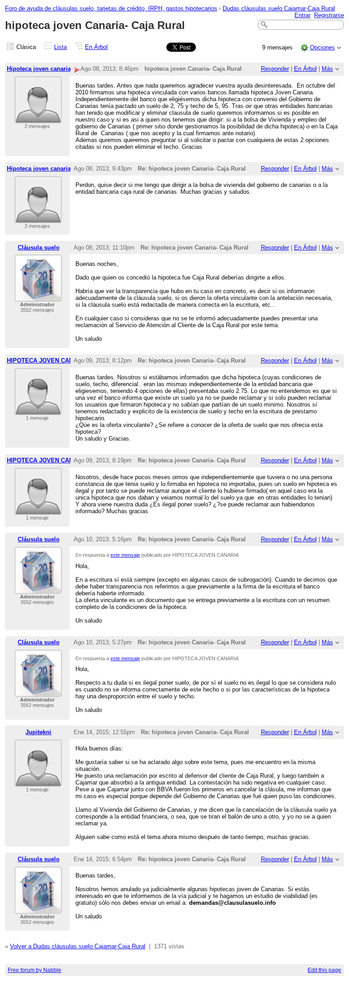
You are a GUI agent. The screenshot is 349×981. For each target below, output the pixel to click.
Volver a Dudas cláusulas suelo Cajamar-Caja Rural (77, 946)
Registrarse (329, 15)
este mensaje (125, 555)
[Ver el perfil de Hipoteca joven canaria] (38, 117)
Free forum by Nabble (34, 970)
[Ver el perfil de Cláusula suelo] (38, 296)
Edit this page (324, 970)
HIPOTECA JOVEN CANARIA (47, 360)
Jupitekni (38, 732)
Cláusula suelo (39, 247)
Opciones (322, 47)
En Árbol (96, 47)
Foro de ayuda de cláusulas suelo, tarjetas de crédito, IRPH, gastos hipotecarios (111, 8)
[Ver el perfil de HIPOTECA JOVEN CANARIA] (38, 409)
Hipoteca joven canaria (39, 68)
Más (327, 68)
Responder (275, 68)
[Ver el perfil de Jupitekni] (38, 781)
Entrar (302, 15)
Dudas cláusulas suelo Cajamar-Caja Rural (279, 8)
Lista (60, 47)
